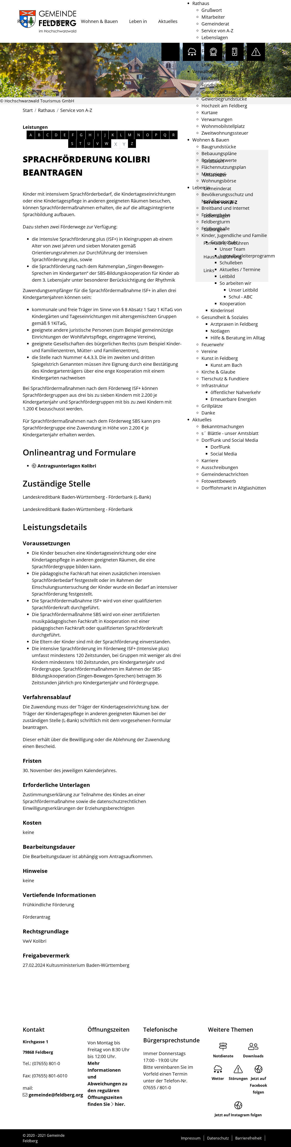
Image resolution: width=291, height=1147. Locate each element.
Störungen (238, 1078)
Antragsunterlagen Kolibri (67, 466)
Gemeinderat (215, 24)
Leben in (138, 21)
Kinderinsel (222, 310)
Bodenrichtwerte (219, 160)
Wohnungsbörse (218, 181)
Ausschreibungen (219, 467)
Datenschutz (218, 1138)
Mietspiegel (213, 174)
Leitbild (227, 276)
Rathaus (25, 21)
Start (28, 110)
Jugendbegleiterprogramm (247, 256)
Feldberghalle (215, 228)
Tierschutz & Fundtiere (225, 379)
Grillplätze (212, 406)
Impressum (191, 1138)
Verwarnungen (216, 119)
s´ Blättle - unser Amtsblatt (229, 433)
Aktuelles (168, 21)
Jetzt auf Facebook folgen (258, 1085)
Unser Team (232, 249)
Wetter (218, 1078)
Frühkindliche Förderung (48, 905)
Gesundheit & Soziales (224, 317)
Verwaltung (58, 21)
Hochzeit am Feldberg (224, 106)
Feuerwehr (212, 344)
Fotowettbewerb (218, 481)
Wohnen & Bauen (99, 21)
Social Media (224, 454)
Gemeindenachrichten (224, 474)
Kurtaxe (209, 112)
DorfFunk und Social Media (229, 440)
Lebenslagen (214, 37)
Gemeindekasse (218, 92)
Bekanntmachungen (222, 426)
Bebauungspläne (219, 153)
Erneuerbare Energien (233, 399)
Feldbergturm (215, 222)
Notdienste (223, 1056)
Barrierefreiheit (248, 1138)
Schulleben (231, 263)
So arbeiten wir (235, 283)
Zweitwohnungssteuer (224, 133)
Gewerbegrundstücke (224, 99)
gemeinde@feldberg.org (56, 1095)
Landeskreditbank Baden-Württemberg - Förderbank (78, 509)
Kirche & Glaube (218, 372)
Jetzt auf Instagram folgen (238, 1114)
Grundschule (224, 242)
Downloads (253, 1056)
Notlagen (220, 331)
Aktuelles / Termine (240, 269)
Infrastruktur (214, 385)
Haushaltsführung (220, 58)
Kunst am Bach (226, 365)
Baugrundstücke (218, 147)
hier (119, 1104)
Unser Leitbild (243, 290)
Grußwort (211, 10)
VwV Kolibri (34, 941)
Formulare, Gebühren (224, 51)
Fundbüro (211, 85)
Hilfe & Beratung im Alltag (238, 338)
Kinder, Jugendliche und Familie (234, 235)
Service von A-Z (217, 31)
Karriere (209, 460)
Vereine (209, 351)
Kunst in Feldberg (219, 358)
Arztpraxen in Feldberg (234, 324)
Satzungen (212, 44)
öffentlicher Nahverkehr (236, 392)
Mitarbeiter (213, 17)
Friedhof (210, 78)
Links (206, 65)
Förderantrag (36, 917)
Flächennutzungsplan (223, 167)
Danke (208, 413)
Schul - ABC (241, 297)
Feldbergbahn (215, 215)
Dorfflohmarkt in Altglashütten (233, 488)
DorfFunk (220, 447)
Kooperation (233, 304)
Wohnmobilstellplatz (223, 126)
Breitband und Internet (225, 208)
